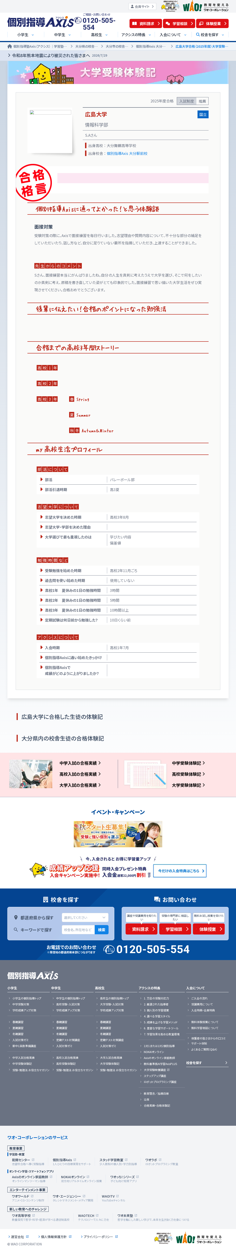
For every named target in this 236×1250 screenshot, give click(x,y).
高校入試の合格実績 (78, 774)
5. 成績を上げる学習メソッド (160, 1022)
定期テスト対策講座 (68, 1040)
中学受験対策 (20, 1004)
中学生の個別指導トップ (70, 998)
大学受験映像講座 (155, 1070)
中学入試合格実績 (23, 1057)
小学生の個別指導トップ (26, 998)
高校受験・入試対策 (68, 1004)
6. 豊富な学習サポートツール (161, 1028)
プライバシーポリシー (98, 1236)
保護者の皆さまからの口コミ (208, 1038)
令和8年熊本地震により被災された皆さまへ (59, 55)
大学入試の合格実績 (78, 785)
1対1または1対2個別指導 (159, 1046)
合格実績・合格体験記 (157, 1105)
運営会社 (17, 1236)
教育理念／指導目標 (156, 1093)
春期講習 (18, 1022)
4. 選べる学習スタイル (157, 1016)
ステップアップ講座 (155, 1076)
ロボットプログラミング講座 (160, 1082)
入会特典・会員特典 (203, 1010)
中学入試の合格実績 (78, 763)
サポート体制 (199, 1043)
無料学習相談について (204, 1028)
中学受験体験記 (186, 763)
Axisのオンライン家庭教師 (159, 1058)
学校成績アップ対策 (24, 1010)
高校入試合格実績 (67, 1057)
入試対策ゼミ (20, 1040)
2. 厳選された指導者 (156, 1004)
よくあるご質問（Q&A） (204, 1049)
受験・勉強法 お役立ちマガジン (31, 1070)
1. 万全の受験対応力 (156, 998)
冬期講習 (18, 1034)
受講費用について (202, 1004)
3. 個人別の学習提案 (156, 1010)
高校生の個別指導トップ (114, 998)
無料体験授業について (204, 1022)
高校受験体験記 (186, 774)
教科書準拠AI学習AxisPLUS (160, 1064)
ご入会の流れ (199, 998)
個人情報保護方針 (54, 1236)
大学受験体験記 (186, 785)
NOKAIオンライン (154, 1052)
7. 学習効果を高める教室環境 (162, 1034)
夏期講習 (18, 1028)
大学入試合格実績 (111, 1057)
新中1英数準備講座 (24, 1046)
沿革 (146, 1099)
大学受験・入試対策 (112, 1004)
